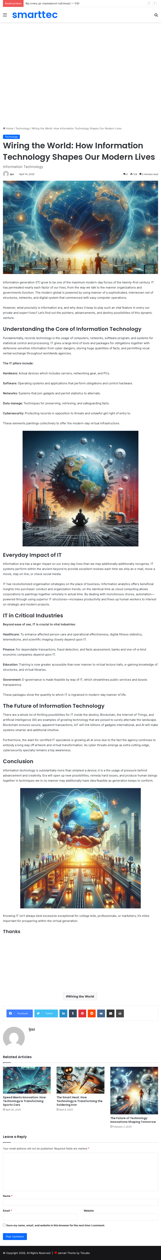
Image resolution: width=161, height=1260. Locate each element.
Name (7, 1195)
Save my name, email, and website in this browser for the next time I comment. (55, 1225)
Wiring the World (81, 996)
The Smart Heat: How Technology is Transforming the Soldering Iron (79, 1101)
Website (89, 1210)
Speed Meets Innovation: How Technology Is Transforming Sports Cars (24, 1101)
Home (9, 128)
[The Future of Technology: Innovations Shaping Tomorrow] (134, 1090)
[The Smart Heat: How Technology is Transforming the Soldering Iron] (80, 1080)
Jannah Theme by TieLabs (74, 1253)
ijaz (12, 174)
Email (7, 1210)
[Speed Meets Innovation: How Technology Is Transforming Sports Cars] (27, 1080)
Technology (23, 128)
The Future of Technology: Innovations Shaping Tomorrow (133, 1120)
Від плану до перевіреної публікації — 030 (52, 3)
